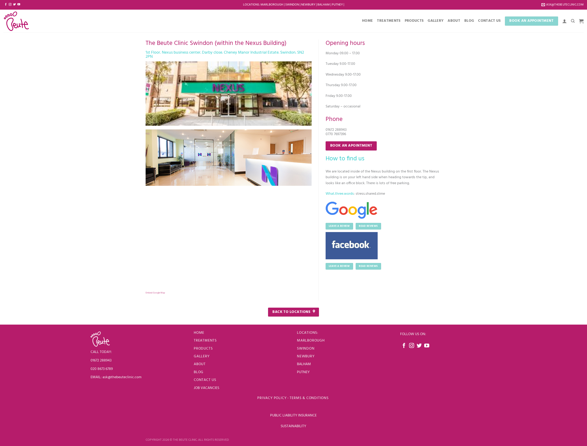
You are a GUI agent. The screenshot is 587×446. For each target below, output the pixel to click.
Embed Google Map (155, 293)
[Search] (573, 20)
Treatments (388, 21)
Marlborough (271, 4)
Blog (469, 21)
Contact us (205, 380)
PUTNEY (303, 372)
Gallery (435, 21)
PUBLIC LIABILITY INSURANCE (293, 416)
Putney (337, 4)
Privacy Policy (271, 398)
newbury (306, 356)
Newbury (308, 4)
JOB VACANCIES (207, 388)
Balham (323, 4)
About (454, 21)
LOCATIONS (251, 4)
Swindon (292, 4)
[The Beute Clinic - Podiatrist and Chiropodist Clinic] (26, 21)
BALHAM (304, 364)
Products (414, 21)
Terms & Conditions (309, 398)
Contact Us (489, 21)
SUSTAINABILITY (293, 426)
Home (367, 21)
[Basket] (581, 21)
